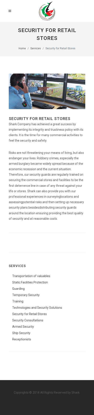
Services (35, 48)
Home (22, 48)
